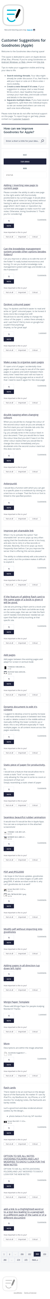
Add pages (9, 655)
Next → (35, 1260)
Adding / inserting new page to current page (21, 187)
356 (22, 1254)
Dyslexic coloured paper (17, 304)
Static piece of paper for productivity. (24, 764)
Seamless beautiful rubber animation (25, 817)
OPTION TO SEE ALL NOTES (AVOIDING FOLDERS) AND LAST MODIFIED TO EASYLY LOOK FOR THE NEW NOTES (24, 1160)
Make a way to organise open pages (24, 362)
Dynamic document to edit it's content (20, 708)
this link (40, 62)
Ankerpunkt (10, 483)
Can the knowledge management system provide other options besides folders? (25, 251)
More (7, 1043)
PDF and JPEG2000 (14, 871)
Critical (36, 237)
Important (23, 237)
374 (18, 1260)
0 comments (42, 219)
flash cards (10, 1087)
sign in (30, 30)
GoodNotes (18, 1293)
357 (29, 1254)
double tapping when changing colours (21, 416)
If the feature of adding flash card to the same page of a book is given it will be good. (24, 599)
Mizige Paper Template (16, 1002)
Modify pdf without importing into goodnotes (23, 930)
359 (44, 1254)
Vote (9, 226)
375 (26, 1260)
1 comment (42, 333)
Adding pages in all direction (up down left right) (22, 967)
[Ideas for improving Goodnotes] (13, 15)
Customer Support (20, 119)
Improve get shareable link (19, 530)
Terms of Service (30, 1293)
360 (5, 1260)
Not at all (10, 237)
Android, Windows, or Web (13, 62)
